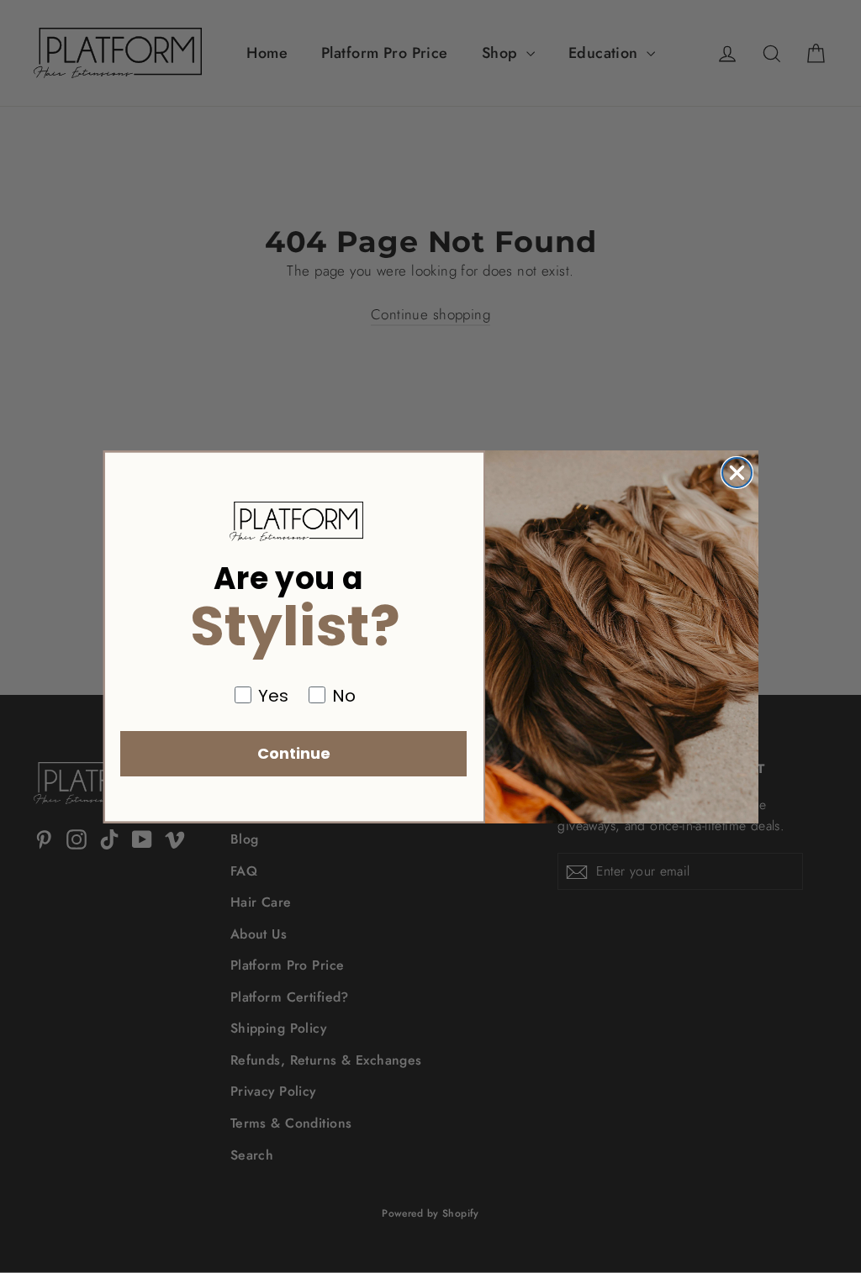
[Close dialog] (737, 472)
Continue (293, 753)
